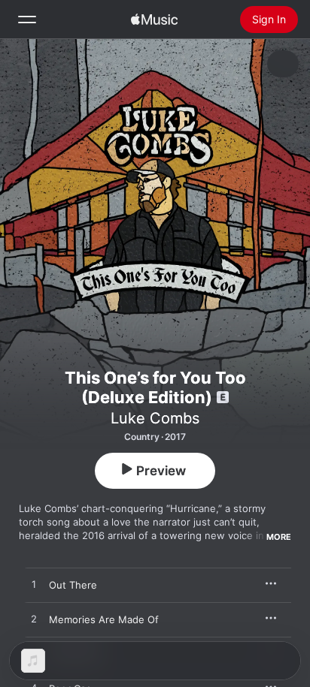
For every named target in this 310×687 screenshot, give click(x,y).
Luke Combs (155, 418)
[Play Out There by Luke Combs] (34, 585)
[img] (154, 19)
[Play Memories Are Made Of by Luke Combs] (34, 619)
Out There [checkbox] (73, 585)
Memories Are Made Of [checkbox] (104, 619)
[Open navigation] (27, 19)
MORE (278, 537)
